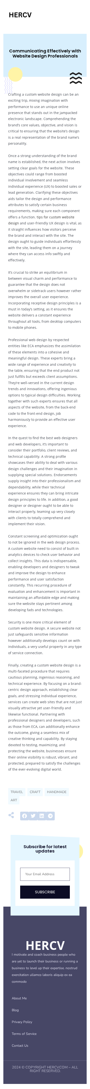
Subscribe (45, 892)
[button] (24, 816)
